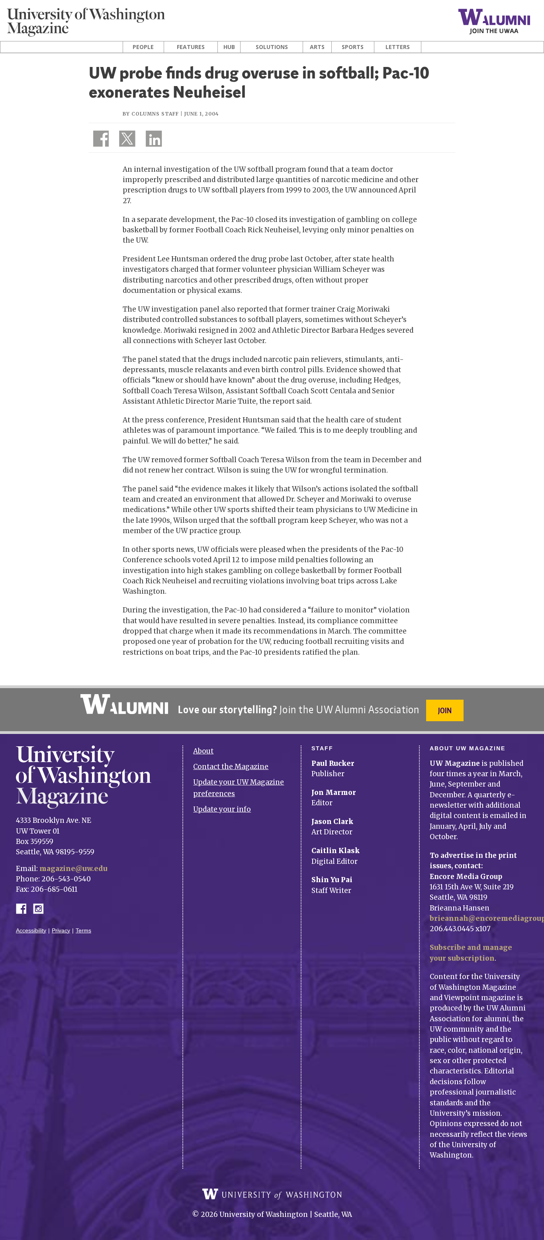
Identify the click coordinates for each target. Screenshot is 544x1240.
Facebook (24, 908)
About (203, 751)
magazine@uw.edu (73, 868)
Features (191, 47)
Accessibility (31, 931)
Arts (317, 47)
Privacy (61, 931)
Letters (397, 47)
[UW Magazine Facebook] (99, 140)
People (143, 47)
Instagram (41, 908)
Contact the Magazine (230, 766)
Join (445, 710)
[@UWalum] (126, 140)
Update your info (222, 809)
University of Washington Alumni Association (124, 704)
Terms (83, 931)
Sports (353, 47)
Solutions (272, 47)
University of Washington (272, 1194)
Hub (229, 47)
